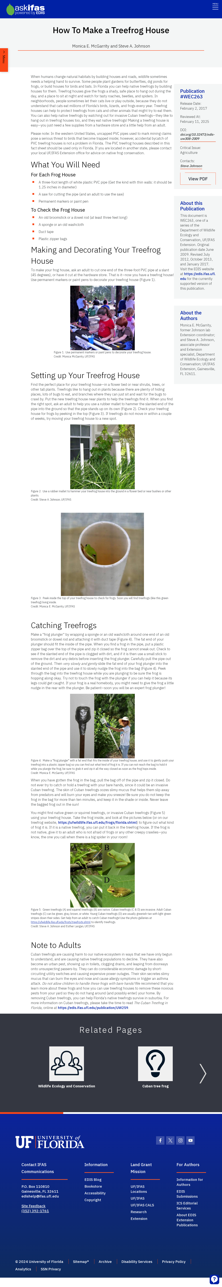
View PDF (198, 179)
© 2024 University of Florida (39, 1261)
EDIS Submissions (187, 1194)
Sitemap (80, 1261)
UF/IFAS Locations (139, 1189)
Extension (139, 1218)
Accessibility (95, 1193)
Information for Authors (190, 1182)
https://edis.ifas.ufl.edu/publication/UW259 (93, 1007)
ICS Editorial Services (187, 1206)
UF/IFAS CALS (142, 1205)
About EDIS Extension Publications (187, 1219)
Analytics (23, 1269)
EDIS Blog (92, 1179)
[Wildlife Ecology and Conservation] (66, 1063)
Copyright (92, 1199)
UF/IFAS (137, 1198)
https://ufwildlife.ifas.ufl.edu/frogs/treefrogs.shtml (61, 922)
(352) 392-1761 (35, 1210)
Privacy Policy (174, 1261)
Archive (105, 1261)
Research (139, 1211)
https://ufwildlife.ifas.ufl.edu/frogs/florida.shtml (97, 822)
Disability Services (136, 1261)
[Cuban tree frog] (155, 1063)
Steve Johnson (191, 166)
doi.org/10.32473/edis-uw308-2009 (197, 136)
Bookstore (93, 1186)
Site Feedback (33, 1205)
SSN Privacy (51, 1269)
